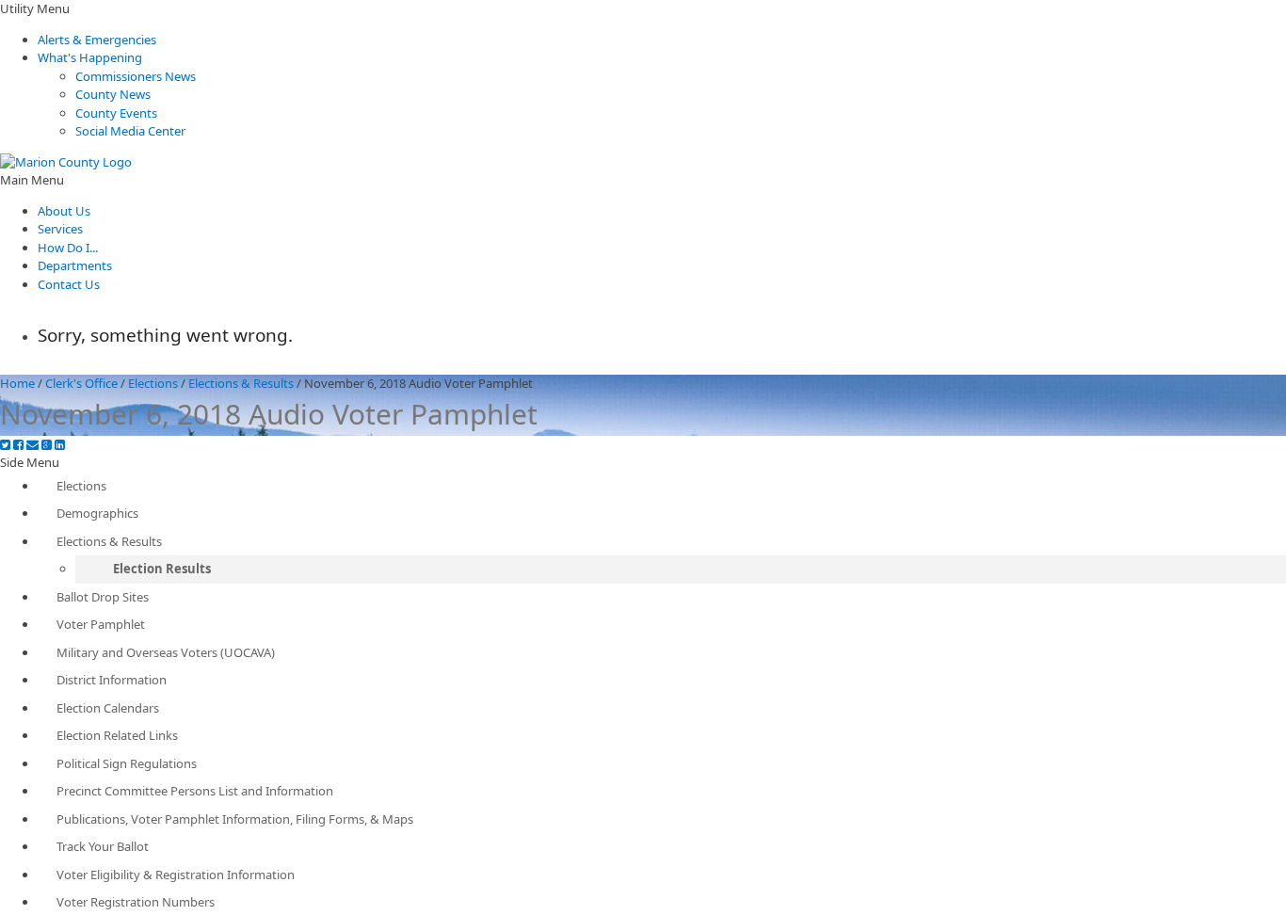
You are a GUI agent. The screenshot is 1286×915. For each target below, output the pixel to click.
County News (113, 94)
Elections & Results (241, 383)
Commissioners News (135, 76)
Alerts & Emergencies (97, 39)
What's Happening (90, 57)
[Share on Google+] (46, 445)
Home (17, 383)
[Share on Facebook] (18, 445)
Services (60, 228)
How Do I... (68, 247)
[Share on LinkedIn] (60, 445)
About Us (64, 210)
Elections (153, 383)
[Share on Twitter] (5, 445)
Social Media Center (130, 130)
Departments (75, 265)
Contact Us (69, 284)
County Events (116, 112)
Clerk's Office (81, 383)
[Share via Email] (32, 445)
